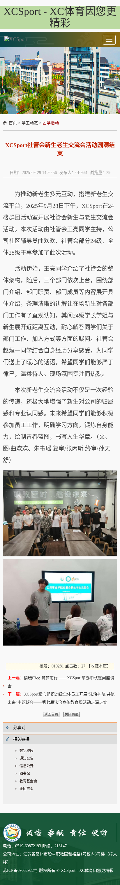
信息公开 (26, 766)
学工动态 (30, 123)
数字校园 (26, 751)
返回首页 (51, 715)
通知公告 (26, 758)
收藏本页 (99, 666)
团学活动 (51, 123)
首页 (13, 123)
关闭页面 (72, 715)
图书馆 (25, 774)
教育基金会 (28, 781)
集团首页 (26, 789)
